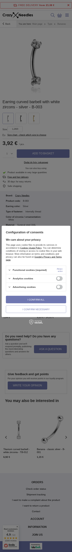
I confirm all (36, 299)
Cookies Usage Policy (31, 248)
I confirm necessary (36, 309)
